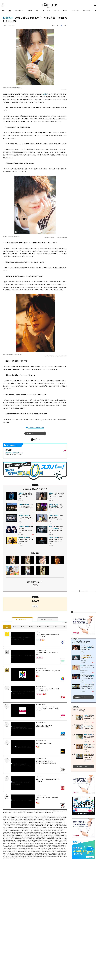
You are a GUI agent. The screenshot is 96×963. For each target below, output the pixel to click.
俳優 (10, 10)
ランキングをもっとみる (81, 766)
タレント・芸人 (75, 10)
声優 (37, 10)
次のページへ (30, 433)
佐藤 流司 (45, 94)
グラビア (65, 10)
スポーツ (56, 10)
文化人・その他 (86, 10)
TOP (3, 10)
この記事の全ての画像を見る (36, 428)
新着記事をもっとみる (80, 697)
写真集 (35, 585)
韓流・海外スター (19, 10)
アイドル (30, 10)
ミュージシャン (46, 10)
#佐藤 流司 (35, 606)
